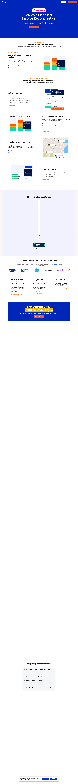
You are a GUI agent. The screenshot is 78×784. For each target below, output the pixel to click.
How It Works (16, 1)
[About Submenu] (51, 2)
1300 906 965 (57, 1)
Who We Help (24, 1)
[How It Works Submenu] (19, 2)
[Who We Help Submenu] (28, 2)
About (49, 1)
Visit (46, 778)
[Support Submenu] (46, 2)
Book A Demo (37, 1)
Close (53, 778)
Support (43, 1)
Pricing (31, 1)
